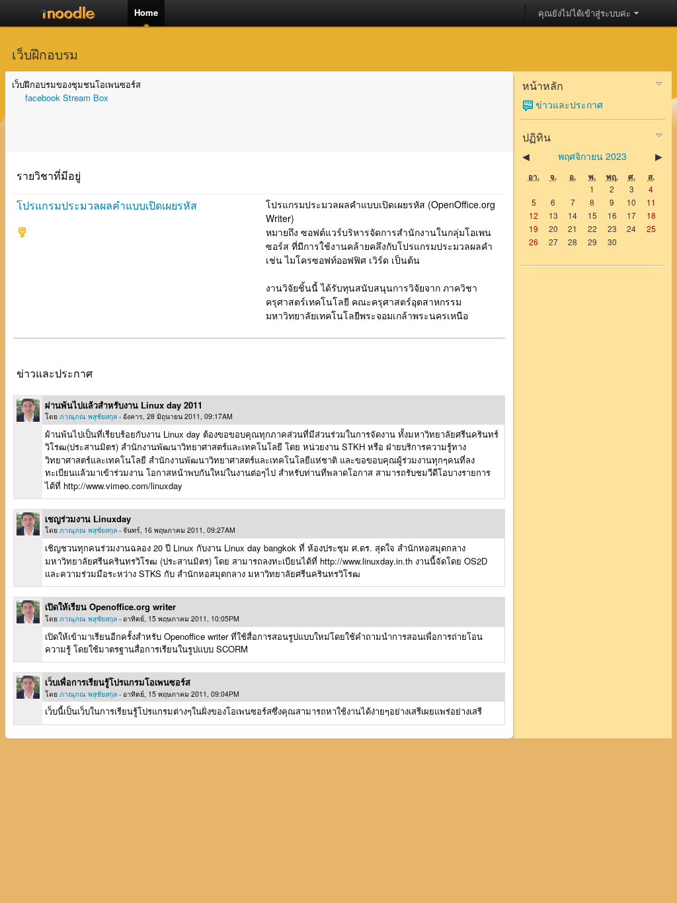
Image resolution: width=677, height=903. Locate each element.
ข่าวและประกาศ (569, 104)
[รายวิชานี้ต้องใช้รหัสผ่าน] (22, 233)
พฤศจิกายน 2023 (592, 156)
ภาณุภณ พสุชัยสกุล (88, 416)
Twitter (72, 13)
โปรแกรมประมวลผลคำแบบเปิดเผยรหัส (107, 205)
